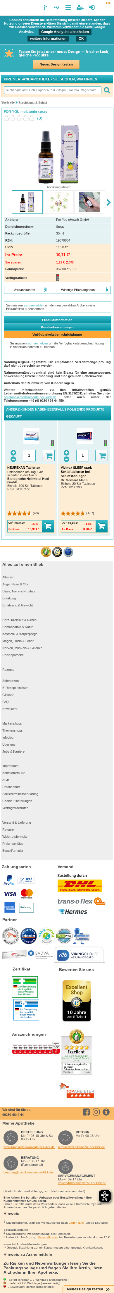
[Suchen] (106, 90)
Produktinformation (57, 320)
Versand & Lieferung (16, 822)
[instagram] (97, 1112)
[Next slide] (108, 202)
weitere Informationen (48, 39)
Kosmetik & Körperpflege (19, 634)
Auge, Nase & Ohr (15, 584)
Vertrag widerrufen (15, 808)
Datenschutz (11, 787)
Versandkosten (48, 1237)
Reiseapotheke (13, 655)
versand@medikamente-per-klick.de (82, 1183)
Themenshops (12, 730)
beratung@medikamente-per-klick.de (30, 397)
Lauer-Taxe (76, 1222)
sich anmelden (34, 305)
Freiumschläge (12, 843)
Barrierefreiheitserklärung (20, 794)
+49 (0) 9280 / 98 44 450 (47, 400)
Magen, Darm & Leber (18, 641)
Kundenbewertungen (57, 327)
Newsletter (10, 709)
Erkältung (9, 598)
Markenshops (12, 723)
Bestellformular (12, 850)
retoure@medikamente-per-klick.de (81, 1147)
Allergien (8, 577)
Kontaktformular (13, 773)
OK (81, 39)
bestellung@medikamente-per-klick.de (29, 1147)
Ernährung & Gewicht (17, 605)
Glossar (8, 695)
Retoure (8, 829)
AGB (5, 780)
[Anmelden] (92, 7)
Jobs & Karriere (13, 751)
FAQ (5, 702)
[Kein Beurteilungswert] (20, 118)
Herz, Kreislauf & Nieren (19, 620)
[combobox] (52, 90)
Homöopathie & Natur (17, 627)
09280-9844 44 (13, 1114)
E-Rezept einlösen (15, 687)
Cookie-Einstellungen (17, 801)
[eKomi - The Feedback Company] (46, 552)
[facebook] (87, 1112)
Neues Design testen (56, 64)
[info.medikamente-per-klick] (107, 1112)
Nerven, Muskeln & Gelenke (22, 648)
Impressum (10, 766)
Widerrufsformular (15, 836)
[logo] (6, 8)
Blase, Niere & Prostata (18, 591)
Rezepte (8, 669)
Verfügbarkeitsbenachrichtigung (57, 334)
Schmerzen (10, 680)
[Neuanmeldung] (80, 7)
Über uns (8, 744)
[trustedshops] (57, 552)
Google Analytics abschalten (65, 32)
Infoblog (7, 737)
